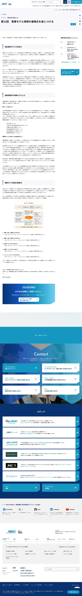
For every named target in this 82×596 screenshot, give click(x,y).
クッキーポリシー (21, 592)
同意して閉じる (73, 592)
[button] (34, 2)
